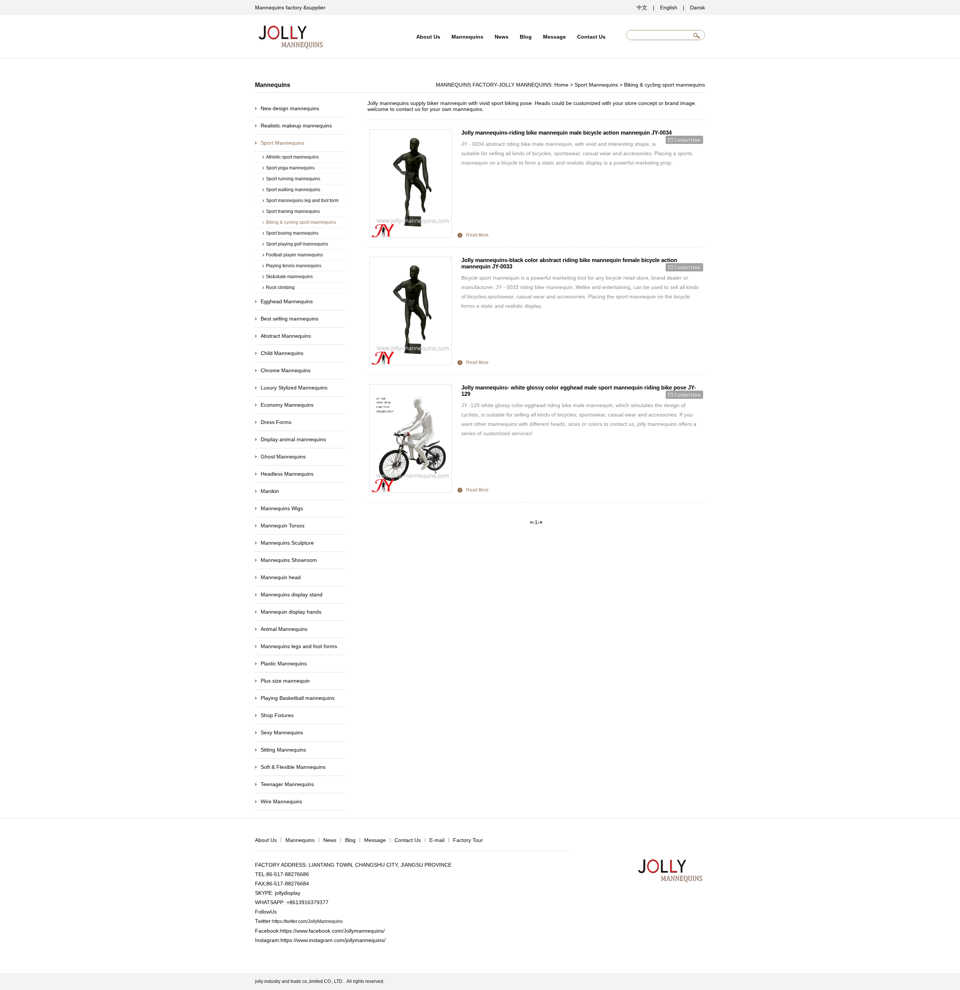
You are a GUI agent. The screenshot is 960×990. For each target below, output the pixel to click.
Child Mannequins (282, 353)
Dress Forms (276, 422)
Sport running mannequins (293, 178)
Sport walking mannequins (293, 189)
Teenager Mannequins (287, 784)
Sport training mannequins (293, 211)
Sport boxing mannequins (292, 233)
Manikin (270, 491)
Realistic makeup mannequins (296, 126)
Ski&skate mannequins (289, 276)
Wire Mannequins (281, 801)
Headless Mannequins (287, 474)
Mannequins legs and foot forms (299, 646)
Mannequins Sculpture (287, 543)
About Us (428, 37)
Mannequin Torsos (282, 526)
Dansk (697, 7)
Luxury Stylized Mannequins (294, 388)
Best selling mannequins (289, 319)
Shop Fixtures (277, 715)
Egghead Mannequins (287, 301)
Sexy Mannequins (282, 732)
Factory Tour (468, 840)
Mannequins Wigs (282, 508)
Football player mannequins (294, 255)
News (501, 37)
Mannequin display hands (291, 612)
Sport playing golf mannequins (297, 244)
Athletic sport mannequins (292, 157)
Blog (526, 37)
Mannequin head (281, 577)
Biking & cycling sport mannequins (664, 85)
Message (554, 37)
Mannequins (467, 37)
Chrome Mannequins (285, 370)
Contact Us (591, 37)
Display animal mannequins (293, 439)
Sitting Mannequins (283, 750)
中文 (642, 7)
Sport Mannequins (596, 85)
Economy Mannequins (287, 405)
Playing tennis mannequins (293, 265)
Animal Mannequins (284, 629)
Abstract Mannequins (286, 336)
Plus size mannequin (285, 681)
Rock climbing (280, 287)
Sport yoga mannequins (290, 168)
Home (561, 85)
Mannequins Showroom (289, 560)
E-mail (436, 840)
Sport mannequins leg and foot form (302, 200)
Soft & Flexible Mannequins (293, 767)
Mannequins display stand (291, 595)
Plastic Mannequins (284, 663)
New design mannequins (290, 108)
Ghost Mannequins (283, 457)
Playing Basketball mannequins (297, 698)
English (668, 7)
